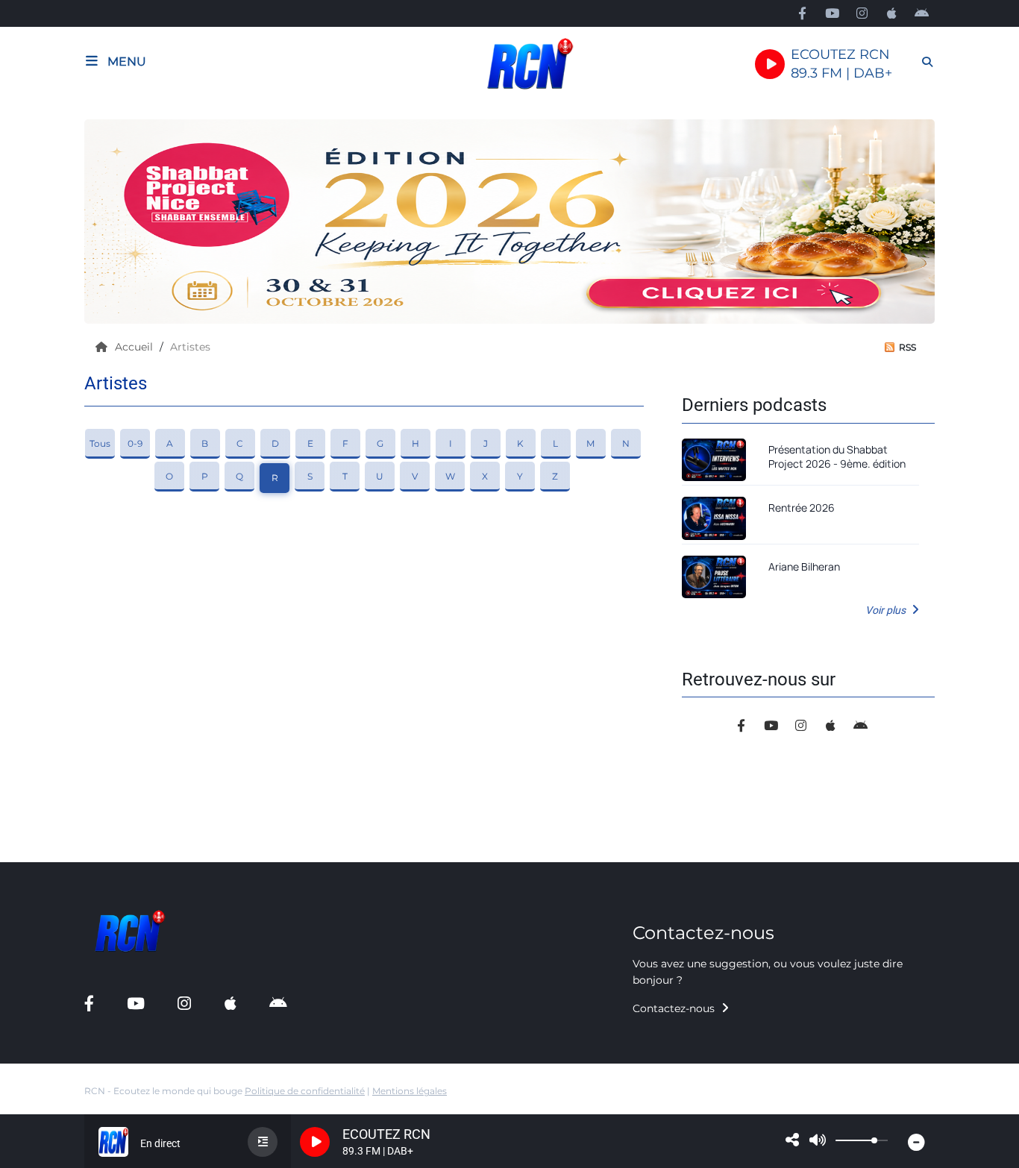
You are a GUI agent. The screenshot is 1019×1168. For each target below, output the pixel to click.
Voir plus (886, 610)
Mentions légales (409, 1090)
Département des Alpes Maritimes (107, 851)
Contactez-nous (675, 1008)
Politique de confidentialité (305, 1090)
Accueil (135, 347)
